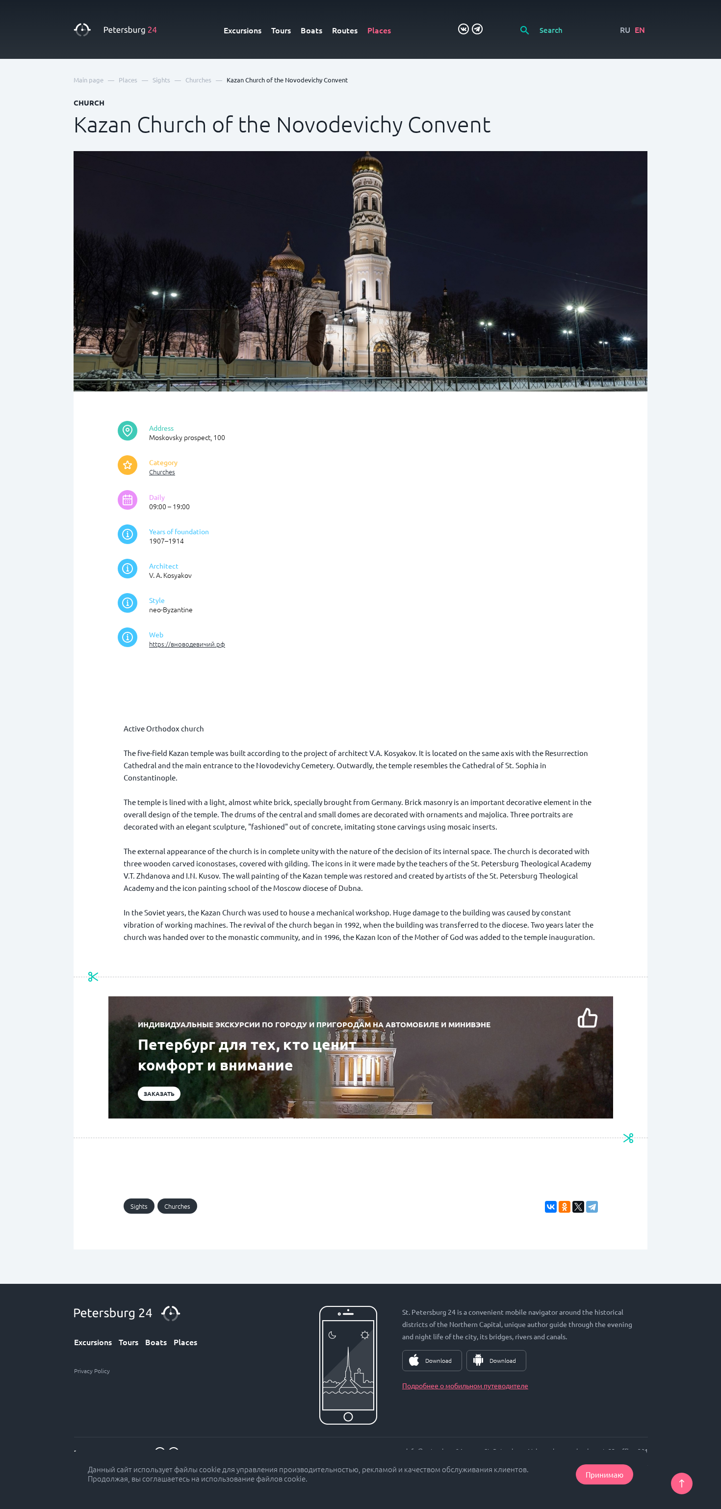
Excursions (242, 30)
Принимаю (604, 1474)
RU (625, 29)
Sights (139, 1206)
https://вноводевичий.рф (187, 644)
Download (438, 1360)
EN (640, 29)
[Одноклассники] (564, 1207)
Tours (281, 30)
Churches (162, 471)
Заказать (159, 1093)
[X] (578, 1207)
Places (379, 30)
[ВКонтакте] (551, 1207)
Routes (345, 30)
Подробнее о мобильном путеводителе (465, 1385)
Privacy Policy (92, 1371)
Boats (311, 30)
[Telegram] (592, 1207)
